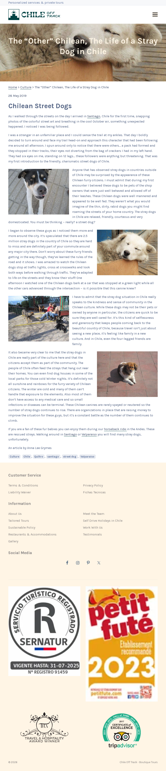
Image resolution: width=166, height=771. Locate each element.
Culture (14, 456)
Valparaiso (89, 434)
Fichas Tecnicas (94, 492)
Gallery (13, 541)
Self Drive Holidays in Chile (102, 521)
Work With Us (93, 527)
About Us (15, 514)
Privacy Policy (93, 485)
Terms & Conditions (23, 485)
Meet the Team (93, 514)
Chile (26, 456)
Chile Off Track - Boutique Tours (139, 762)
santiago (53, 456)
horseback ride (115, 429)
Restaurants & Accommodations (32, 534)
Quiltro (38, 456)
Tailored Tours (18, 521)
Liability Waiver (19, 492)
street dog (69, 456)
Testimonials (92, 534)
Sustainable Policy (21, 527)
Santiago (93, 116)
